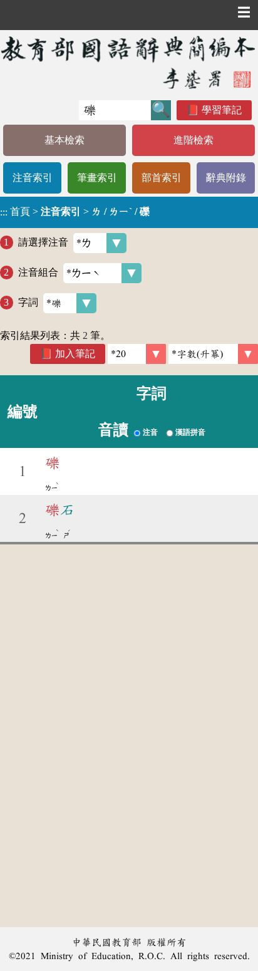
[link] (213, 354)
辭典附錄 (226, 177)
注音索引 (33, 177)
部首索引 (162, 177)
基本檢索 (64, 140)
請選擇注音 (43, 242)
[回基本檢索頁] (129, 62)
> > (75, 211)
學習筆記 (222, 110)
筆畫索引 (97, 177)
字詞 (28, 302)
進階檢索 (193, 140)
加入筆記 (75, 353)
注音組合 (38, 272)
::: (4, 212)
